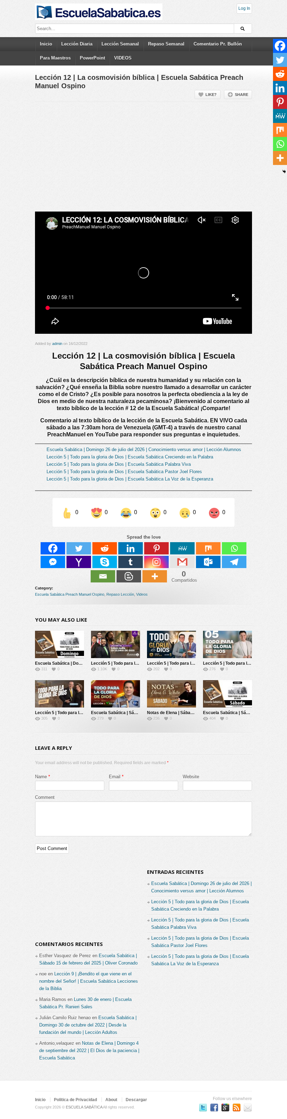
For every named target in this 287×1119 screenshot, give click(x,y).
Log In (244, 8)
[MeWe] (182, 548)
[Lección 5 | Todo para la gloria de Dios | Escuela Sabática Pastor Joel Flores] (227, 644)
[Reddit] (104, 548)
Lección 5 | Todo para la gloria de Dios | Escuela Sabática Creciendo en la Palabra (130, 457)
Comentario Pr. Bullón (218, 44)
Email (114, 776)
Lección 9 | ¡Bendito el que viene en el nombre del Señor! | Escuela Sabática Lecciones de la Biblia (88, 981)
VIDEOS (123, 58)
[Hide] (284, 171)
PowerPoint (92, 58)
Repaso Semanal (166, 44)
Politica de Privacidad (75, 1099)
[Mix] (208, 548)
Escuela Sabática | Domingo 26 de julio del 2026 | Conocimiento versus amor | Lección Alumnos (144, 449)
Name (41, 776)
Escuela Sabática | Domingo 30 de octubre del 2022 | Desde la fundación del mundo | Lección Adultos (87, 1025)
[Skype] (104, 562)
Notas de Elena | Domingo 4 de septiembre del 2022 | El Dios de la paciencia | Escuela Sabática (89, 1051)
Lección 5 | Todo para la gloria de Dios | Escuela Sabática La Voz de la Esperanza (130, 479)
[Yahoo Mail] (78, 562)
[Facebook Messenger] (53, 562)
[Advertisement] (143, 160)
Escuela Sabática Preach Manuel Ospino (69, 594)
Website (191, 776)
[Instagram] (156, 562)
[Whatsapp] (234, 548)
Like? (211, 94)
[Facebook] (53, 548)
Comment (45, 797)
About (111, 1099)
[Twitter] (78, 548)
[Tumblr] (130, 562)
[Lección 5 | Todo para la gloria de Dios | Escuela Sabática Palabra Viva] (171, 644)
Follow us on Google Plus (225, 1107)
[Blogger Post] (129, 576)
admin (57, 343)
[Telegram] (234, 562)
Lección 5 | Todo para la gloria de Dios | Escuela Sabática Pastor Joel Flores (124, 471)
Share (241, 94)
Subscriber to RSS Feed (236, 1107)
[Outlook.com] (208, 562)
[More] (154, 576)
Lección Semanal (120, 44)
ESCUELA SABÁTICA (84, 1107)
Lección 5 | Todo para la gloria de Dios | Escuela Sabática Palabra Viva (119, 464)
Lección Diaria (76, 44)
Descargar (136, 1099)
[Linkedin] (130, 548)
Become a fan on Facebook (214, 1107)
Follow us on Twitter (203, 1107)
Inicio (46, 44)
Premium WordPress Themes (248, 1107)
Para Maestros (55, 58)
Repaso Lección (120, 594)
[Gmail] (182, 562)
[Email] (103, 576)
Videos (142, 594)
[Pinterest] (156, 548)
